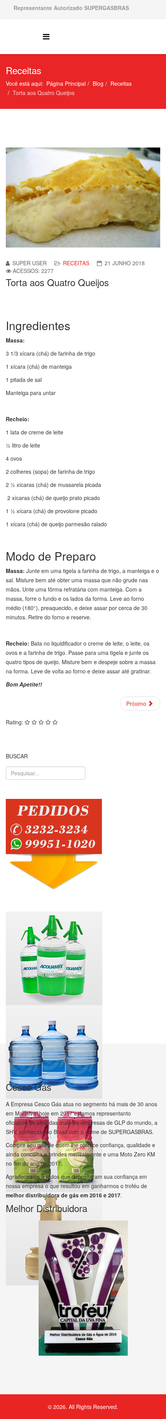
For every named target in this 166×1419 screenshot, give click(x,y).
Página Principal (66, 83)
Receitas (121, 83)
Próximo (137, 703)
